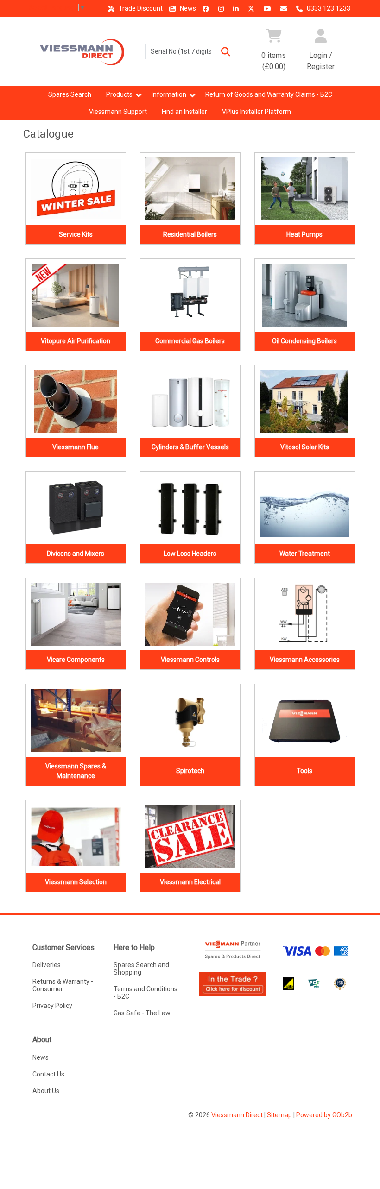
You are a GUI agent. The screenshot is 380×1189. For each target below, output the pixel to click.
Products (119, 94)
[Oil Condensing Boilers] (305, 295)
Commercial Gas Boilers (190, 341)
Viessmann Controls (190, 659)
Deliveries (46, 965)
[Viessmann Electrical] (190, 836)
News (187, 8)
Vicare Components (76, 659)
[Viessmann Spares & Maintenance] (76, 720)
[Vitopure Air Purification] (76, 295)
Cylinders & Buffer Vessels (190, 447)
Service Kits (76, 234)
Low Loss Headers (190, 553)
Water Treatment (304, 553)
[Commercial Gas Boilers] (190, 295)
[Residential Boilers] (190, 189)
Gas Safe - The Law (142, 1013)
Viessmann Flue (75, 447)
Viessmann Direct (237, 1115)
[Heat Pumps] (305, 189)
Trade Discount (140, 8)
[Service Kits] (76, 189)
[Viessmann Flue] (76, 402)
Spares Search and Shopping (141, 968)
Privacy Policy (52, 1005)
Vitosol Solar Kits (304, 447)
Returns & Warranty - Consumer (62, 985)
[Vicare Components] (76, 614)
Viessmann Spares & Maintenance (75, 771)
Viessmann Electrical (190, 882)
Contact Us (48, 1074)
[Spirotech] (190, 720)
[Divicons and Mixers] (76, 508)
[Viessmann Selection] (76, 836)
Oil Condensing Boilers (304, 341)
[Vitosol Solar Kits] (305, 402)
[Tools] (305, 720)
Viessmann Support (118, 111)
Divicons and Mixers (75, 553)
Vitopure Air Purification (75, 341)
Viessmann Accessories (305, 659)
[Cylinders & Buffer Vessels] (190, 402)
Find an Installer (184, 111)
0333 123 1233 (327, 8)
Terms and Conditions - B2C (145, 992)
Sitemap (279, 1115)
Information (169, 94)
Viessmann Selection (76, 882)
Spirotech (190, 770)
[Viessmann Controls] (190, 614)
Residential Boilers (190, 234)
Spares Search (69, 94)
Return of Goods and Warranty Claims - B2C (268, 94)
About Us (45, 1091)
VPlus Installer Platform (256, 111)
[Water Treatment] (305, 508)
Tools (304, 770)
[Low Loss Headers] (190, 508)
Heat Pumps (304, 234)
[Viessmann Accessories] (305, 614)
